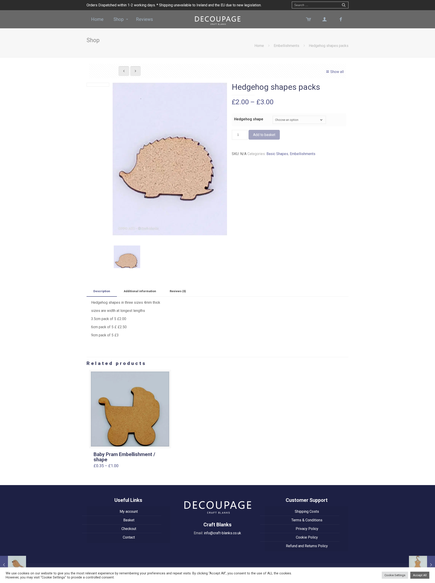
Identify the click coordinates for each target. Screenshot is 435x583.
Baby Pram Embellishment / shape (124, 457)
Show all (336, 72)
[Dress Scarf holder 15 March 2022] (422, 565)
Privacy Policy (307, 529)
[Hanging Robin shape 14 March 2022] (13, 565)
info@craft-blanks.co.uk (222, 533)
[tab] (102, 291)
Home (259, 46)
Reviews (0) (178, 291)
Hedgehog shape (248, 119)
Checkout (128, 529)
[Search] (343, 4)
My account (129, 511)
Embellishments (286, 46)
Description (101, 291)
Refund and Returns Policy (307, 546)
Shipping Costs (307, 511)
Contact (129, 537)
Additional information (140, 291)
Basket (128, 520)
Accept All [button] (420, 575)
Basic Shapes (277, 154)
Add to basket (264, 135)
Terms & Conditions (306, 520)
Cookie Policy (307, 537)
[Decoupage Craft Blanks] (217, 19)
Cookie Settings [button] (394, 575)
